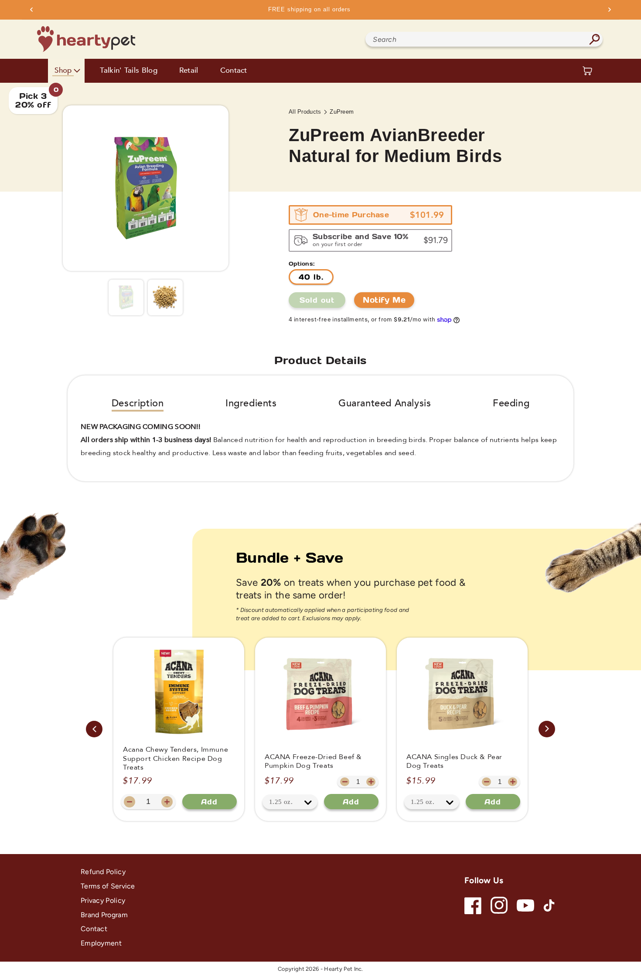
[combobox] (484, 39)
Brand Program (104, 915)
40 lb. (311, 277)
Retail (188, 70)
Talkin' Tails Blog (128, 70)
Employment (101, 943)
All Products (305, 111)
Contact (233, 70)
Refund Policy (103, 872)
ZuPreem (342, 111)
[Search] (594, 39)
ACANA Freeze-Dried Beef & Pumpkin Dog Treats (313, 762)
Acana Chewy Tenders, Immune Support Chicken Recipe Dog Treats (175, 758)
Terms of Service (108, 886)
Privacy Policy (103, 900)
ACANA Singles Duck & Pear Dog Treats (454, 762)
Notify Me (384, 299)
